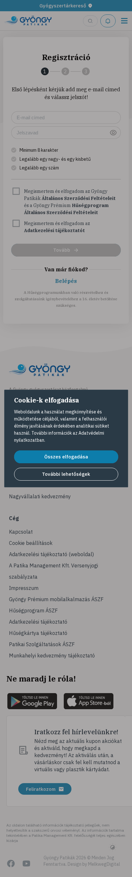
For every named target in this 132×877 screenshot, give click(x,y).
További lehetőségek (66, 474)
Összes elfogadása (66, 457)
